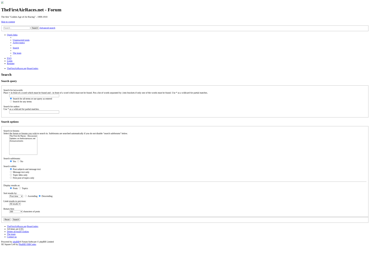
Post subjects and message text (26, 169)
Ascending (32, 196)
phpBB (16, 241)
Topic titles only (19, 175)
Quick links (12, 35)
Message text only (20, 172)
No (21, 161)
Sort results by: (10, 193)
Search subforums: (11, 158)
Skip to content (8, 22)
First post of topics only (23, 178)
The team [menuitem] (17, 53)
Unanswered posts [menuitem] (21, 40)
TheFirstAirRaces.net (16, 226)
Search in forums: (11, 131)
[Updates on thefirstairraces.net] (23, 138)
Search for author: (11, 106)
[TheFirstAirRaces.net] (2, 2)
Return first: (8, 209)
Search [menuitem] (16, 48)
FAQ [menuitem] (9, 58)
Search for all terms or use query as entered (32, 98)
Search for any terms (22, 101)
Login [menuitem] (9, 61)
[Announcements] (23, 141)
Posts (15, 188)
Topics (24, 188)
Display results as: (11, 185)
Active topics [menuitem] (19, 42)
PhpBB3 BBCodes (27, 244)
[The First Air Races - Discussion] (23, 136)
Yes (14, 161)
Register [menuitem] (10, 63)
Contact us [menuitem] (12, 237)
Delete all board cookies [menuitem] (18, 231)
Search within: (10, 166)
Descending (46, 196)
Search (35, 28)
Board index (32, 226)
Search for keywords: (13, 90)
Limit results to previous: (14, 201)
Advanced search (47, 28)
